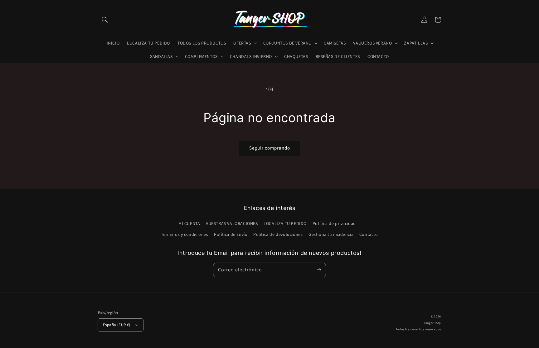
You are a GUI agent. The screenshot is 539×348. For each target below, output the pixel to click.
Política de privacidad (334, 223)
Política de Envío (230, 234)
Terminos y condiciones (184, 234)
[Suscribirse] (319, 270)
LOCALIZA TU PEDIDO (285, 223)
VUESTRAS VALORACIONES (232, 223)
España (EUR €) (116, 324)
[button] (105, 19)
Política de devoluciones (278, 234)
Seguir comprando (269, 148)
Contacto (368, 234)
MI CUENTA (189, 223)
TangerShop (432, 323)
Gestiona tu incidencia (330, 234)
